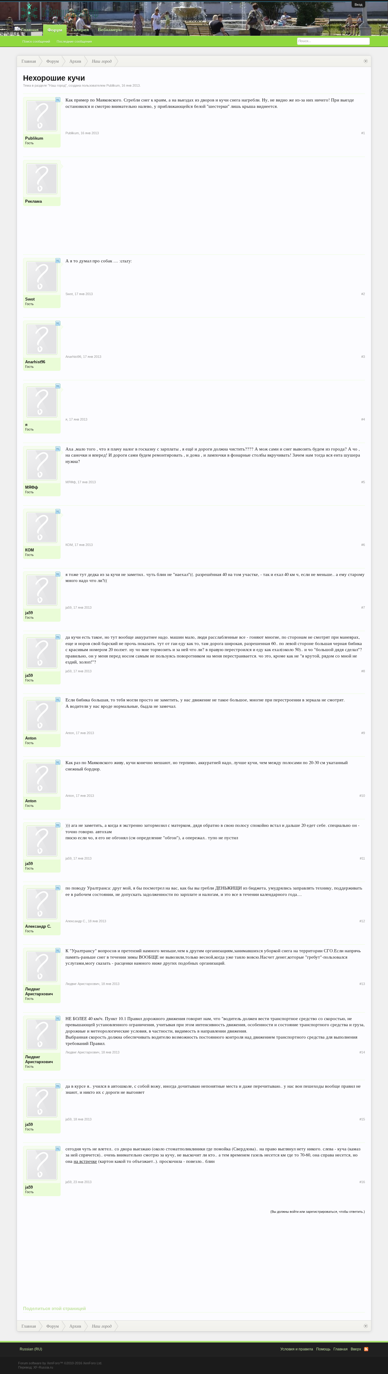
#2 (363, 294)
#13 (362, 984)
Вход (358, 4)
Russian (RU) (31, 1349)
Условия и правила (296, 1349)
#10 (362, 795)
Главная (29, 29)
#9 (363, 733)
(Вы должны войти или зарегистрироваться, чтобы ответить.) (317, 1211)
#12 (362, 921)
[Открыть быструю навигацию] (366, 61)
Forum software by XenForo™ (60, 1363)
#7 (363, 607)
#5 (363, 482)
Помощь (323, 1349)
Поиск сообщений (36, 41)
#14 (362, 1052)
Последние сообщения (74, 41)
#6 (363, 545)
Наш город (57, 85)
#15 (362, 1119)
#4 (363, 419)
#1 (363, 133)
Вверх (356, 1349)
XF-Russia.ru (43, 1367)
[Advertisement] (215, 202)
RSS (366, 1349)
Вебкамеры (110, 29)
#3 (363, 356)
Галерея (80, 29)
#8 (363, 671)
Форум (55, 30)
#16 (362, 1182)
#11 (362, 858)
